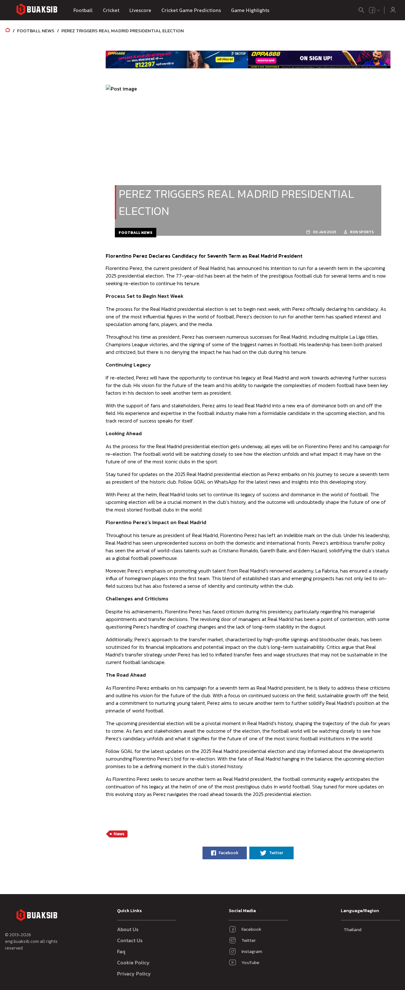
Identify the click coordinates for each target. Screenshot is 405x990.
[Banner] (177, 59)
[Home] (7, 30)
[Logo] (36, 10)
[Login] (393, 10)
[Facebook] (372, 10)
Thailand (352, 929)
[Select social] (375, 10)
